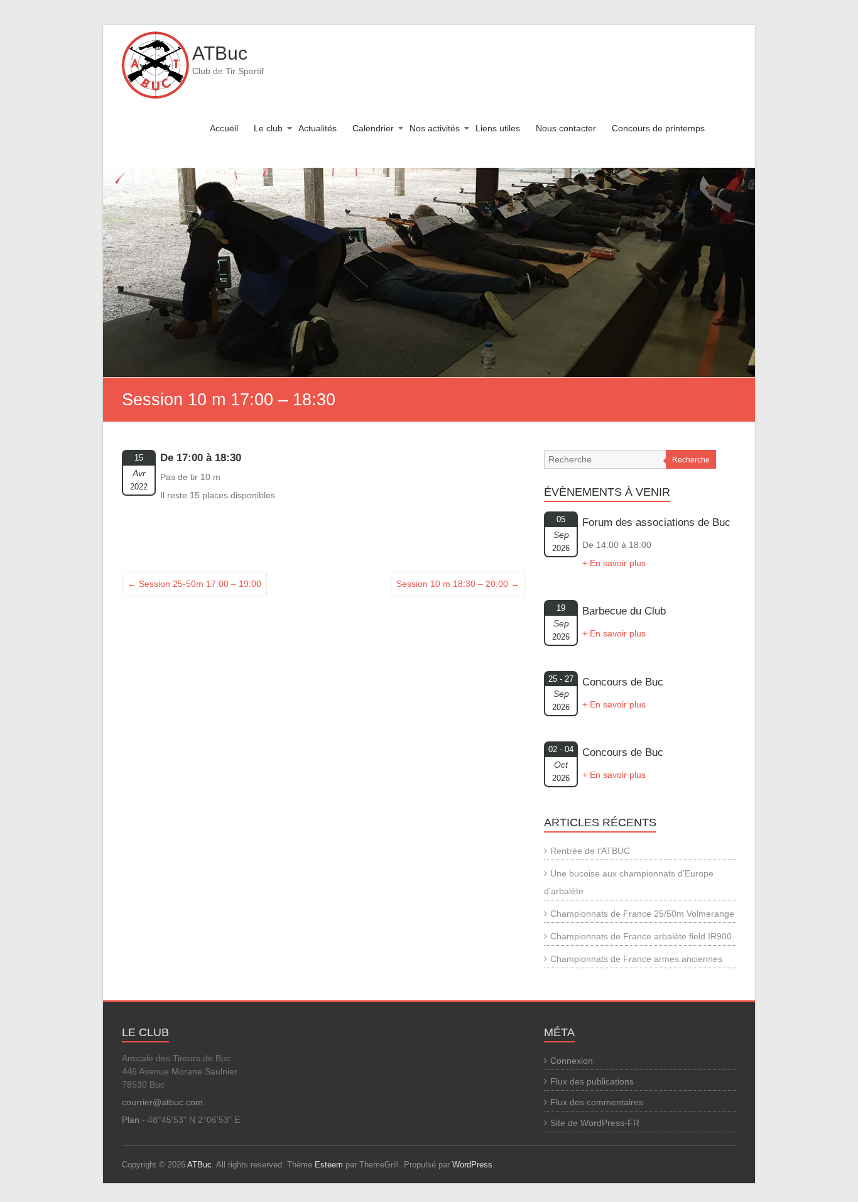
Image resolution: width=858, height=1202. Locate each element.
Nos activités (435, 128)
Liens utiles (497, 128)
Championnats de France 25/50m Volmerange (642, 914)
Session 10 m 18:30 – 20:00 (457, 584)
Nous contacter (566, 128)
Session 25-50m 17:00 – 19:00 (194, 584)
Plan (130, 1120)
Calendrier (373, 128)
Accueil (224, 128)
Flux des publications (592, 1081)
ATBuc (219, 53)
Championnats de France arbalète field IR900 (641, 936)
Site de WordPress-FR (594, 1123)
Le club (268, 128)
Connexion (571, 1061)
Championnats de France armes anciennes (636, 959)
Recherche (691, 460)
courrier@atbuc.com (162, 1102)
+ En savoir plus (614, 563)
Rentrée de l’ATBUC (590, 851)
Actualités (317, 128)
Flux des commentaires (596, 1102)
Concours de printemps (658, 128)
